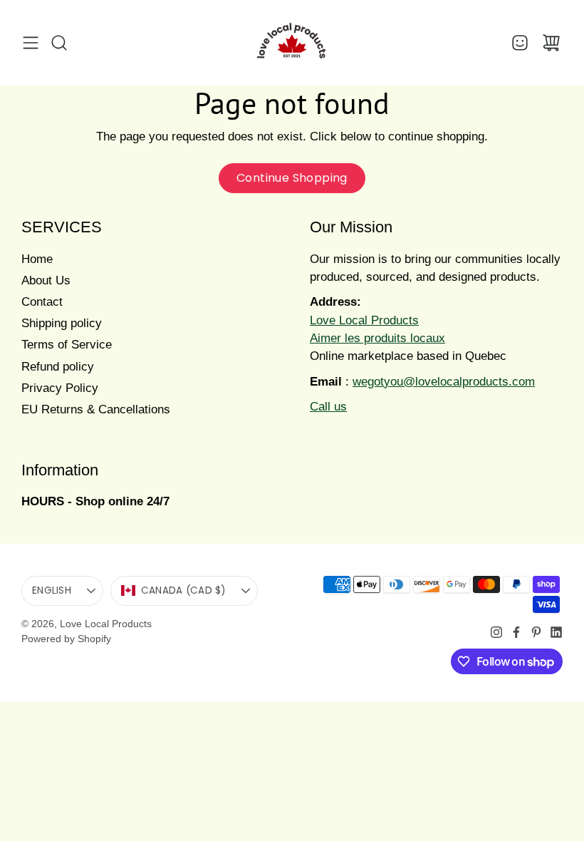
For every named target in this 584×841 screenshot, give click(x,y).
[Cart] (551, 42)
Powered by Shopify (66, 638)
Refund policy (57, 366)
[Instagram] (496, 632)
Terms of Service (66, 344)
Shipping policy (61, 323)
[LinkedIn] (556, 632)
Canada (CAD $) (183, 590)
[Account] (520, 42)
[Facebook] (516, 632)
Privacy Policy (59, 388)
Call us (328, 406)
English (51, 590)
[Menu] (30, 42)
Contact (42, 302)
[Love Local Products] (292, 42)
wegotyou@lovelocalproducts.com (444, 381)
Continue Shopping (292, 178)
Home (37, 259)
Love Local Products (106, 623)
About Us (46, 280)
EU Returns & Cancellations (95, 409)
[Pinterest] (536, 632)
